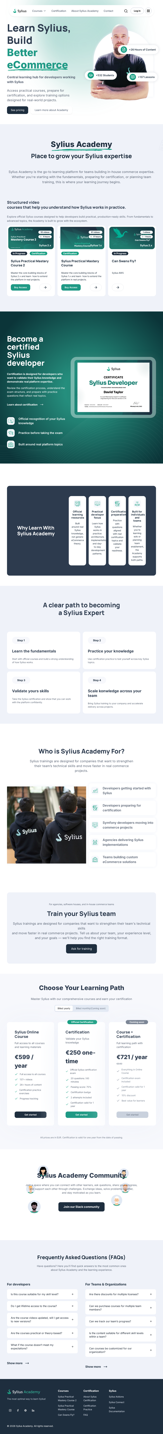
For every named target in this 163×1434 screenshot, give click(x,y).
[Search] (126, 11)
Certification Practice (89, 1407)
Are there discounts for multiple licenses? (113, 1294)
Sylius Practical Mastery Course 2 (67, 1398)
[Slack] (25, 1410)
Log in (137, 10)
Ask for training (81, 948)
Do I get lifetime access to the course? (34, 1306)
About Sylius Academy (85, 10)
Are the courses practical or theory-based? (36, 1333)
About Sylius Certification (89, 1398)
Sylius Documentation (117, 1409)
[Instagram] (10, 1410)
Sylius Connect (116, 1402)
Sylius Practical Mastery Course (66, 1407)
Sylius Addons (116, 1396)
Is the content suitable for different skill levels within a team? (116, 1335)
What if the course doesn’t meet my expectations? (32, 1346)
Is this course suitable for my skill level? (34, 1294)
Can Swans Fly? (66, 1414)
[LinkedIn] (33, 1410)
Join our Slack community (81, 1206)
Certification (58, 10)
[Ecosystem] (148, 11)
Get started (31, 1114)
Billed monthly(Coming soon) (91, 1008)
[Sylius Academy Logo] (19, 11)
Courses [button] (37, 10)
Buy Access (20, 287)
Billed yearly (64, 1008)
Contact (108, 10)
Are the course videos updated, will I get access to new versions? (39, 1319)
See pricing (17, 110)
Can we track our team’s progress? (110, 1321)
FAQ (85, 1414)
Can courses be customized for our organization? (110, 1350)
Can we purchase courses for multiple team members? (115, 1307)
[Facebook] (18, 1410)
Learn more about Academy (51, 110)
